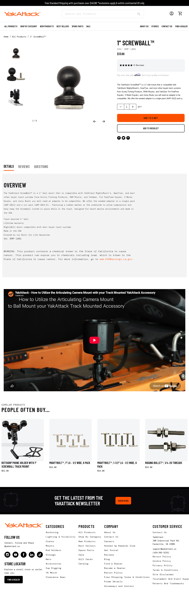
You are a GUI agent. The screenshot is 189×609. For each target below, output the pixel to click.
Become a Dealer (115, 568)
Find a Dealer (181, 26)
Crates (50, 541)
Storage (51, 554)
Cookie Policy (162, 561)
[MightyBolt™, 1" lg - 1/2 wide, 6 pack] (70, 440)
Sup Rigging (53, 568)
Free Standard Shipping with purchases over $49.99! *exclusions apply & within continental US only (94, 3)
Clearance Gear (56, 577)
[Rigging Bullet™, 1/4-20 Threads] (166, 440)
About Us (110, 532)
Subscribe (123, 500)
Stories (155, 26)
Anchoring (52, 532)
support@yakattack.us (164, 549)
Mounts (50, 545)
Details (9, 166)
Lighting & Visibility (61, 536)
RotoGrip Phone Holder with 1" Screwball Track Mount (18, 464)
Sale (81, 554)
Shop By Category (90, 536)
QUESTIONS (41, 166)
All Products (10, 26)
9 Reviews (138, 65)
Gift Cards (86, 559)
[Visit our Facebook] (24, 555)
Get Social (111, 550)
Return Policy (113, 572)
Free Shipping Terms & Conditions (127, 577)
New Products (47, 26)
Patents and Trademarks (168, 583)
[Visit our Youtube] (15, 555)
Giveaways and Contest (119, 586)
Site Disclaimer (163, 574)
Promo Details (113, 581)
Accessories (53, 563)
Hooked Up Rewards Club (120, 545)
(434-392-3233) (161, 552)
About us (144, 26)
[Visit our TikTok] (40, 555)
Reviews (109, 554)
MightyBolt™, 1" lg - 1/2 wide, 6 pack (69, 463)
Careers (109, 541)
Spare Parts (77, 26)
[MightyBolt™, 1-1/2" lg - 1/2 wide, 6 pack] (118, 440)
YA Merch (51, 572)
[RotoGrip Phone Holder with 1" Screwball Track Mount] (22, 440)
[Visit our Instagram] (7, 555)
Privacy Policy (163, 565)
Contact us (167, 26)
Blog (107, 559)
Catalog (83, 563)
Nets (48, 559)
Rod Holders (53, 550)
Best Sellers (63, 26)
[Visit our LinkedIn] (32, 555)
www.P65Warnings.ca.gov (116, 259)
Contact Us (111, 536)
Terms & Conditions (165, 570)
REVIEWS (24, 166)
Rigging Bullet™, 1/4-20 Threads (163, 463)
